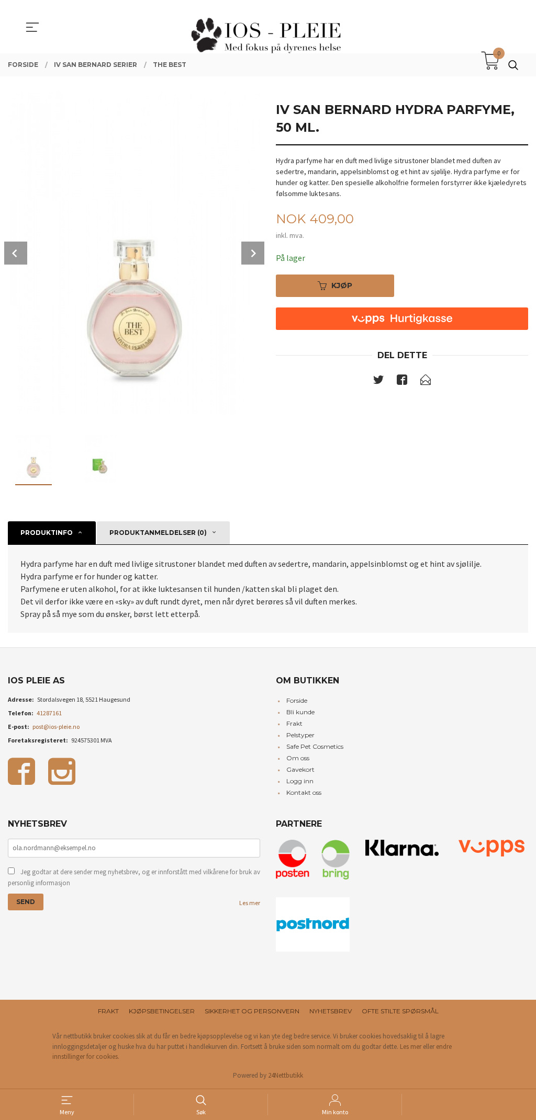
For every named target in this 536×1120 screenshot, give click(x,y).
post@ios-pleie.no (56, 726)
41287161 (49, 713)
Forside (296, 700)
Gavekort (300, 769)
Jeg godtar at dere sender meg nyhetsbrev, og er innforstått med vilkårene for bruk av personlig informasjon (134, 877)
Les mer (249, 903)
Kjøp (341, 285)
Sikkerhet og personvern (252, 1011)
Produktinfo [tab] (46, 532)
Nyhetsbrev (330, 1011)
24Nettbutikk (285, 1075)
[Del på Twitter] (378, 381)
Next (252, 253)
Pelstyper (300, 735)
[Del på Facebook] (402, 381)
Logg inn (300, 781)
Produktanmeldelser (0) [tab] (158, 532)
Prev (15, 253)
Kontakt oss (303, 792)
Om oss (297, 758)
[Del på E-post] (425, 381)
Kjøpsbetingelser (162, 1011)
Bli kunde (300, 712)
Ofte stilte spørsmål (400, 1011)
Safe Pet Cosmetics (314, 746)
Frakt (294, 723)
